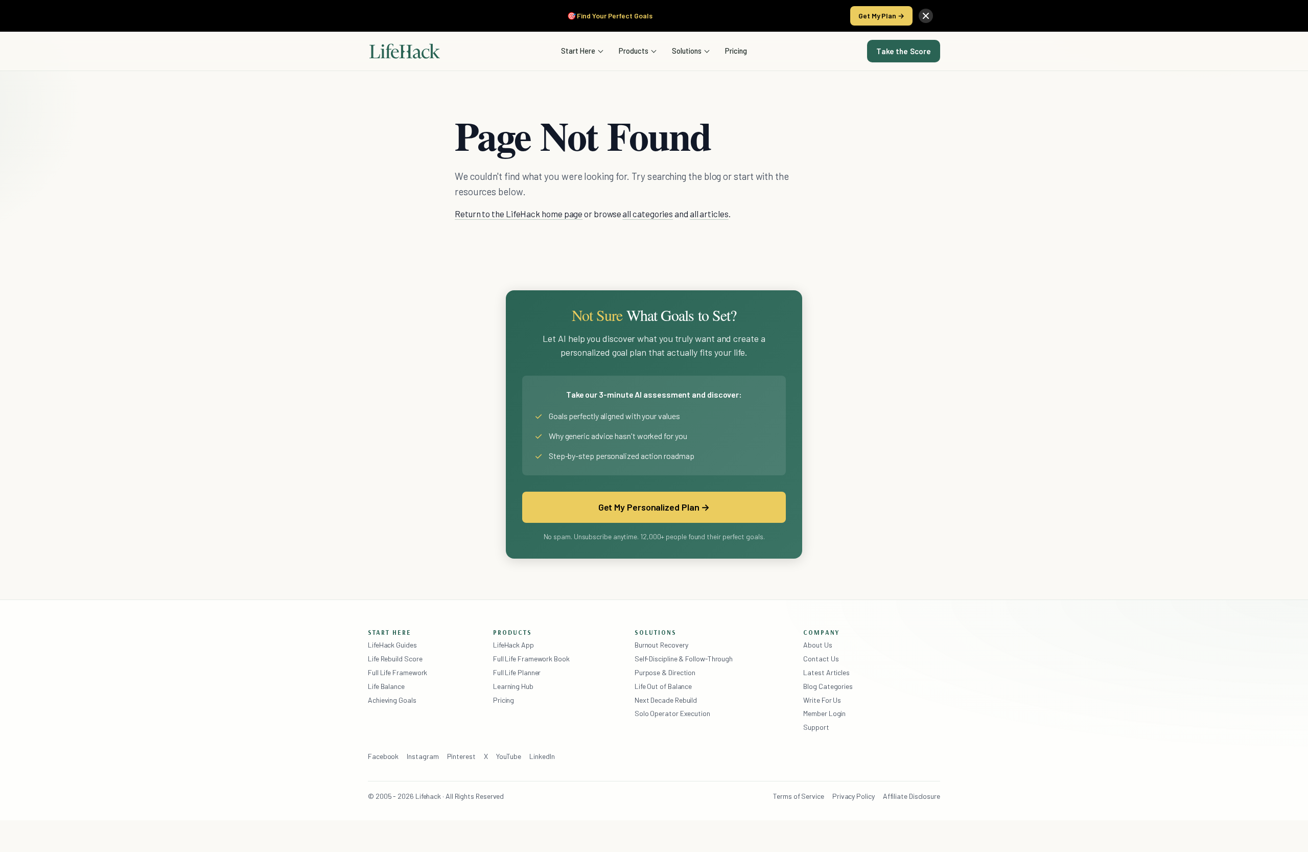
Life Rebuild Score (395, 658)
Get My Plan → (881, 15)
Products (633, 50)
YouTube (508, 756)
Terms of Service (798, 796)
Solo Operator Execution (672, 713)
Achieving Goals (392, 700)
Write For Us (822, 700)
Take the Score (903, 51)
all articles (709, 214)
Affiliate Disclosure (911, 796)
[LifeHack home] (404, 51)
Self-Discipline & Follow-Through (684, 658)
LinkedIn (541, 756)
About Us (817, 644)
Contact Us (820, 658)
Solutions (687, 50)
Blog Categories (828, 686)
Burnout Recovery (661, 644)
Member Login (824, 713)
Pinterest (461, 756)
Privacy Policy (853, 796)
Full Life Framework (397, 672)
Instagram (422, 756)
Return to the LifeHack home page (518, 214)
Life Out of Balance (663, 686)
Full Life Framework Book (531, 658)
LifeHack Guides (392, 644)
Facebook (383, 756)
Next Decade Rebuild (666, 700)
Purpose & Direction (665, 672)
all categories (647, 214)
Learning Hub (513, 686)
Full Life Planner (517, 672)
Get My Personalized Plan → (654, 507)
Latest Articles (826, 672)
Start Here (578, 50)
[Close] (926, 16)
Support (816, 727)
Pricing (736, 50)
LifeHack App (513, 644)
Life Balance (386, 686)
